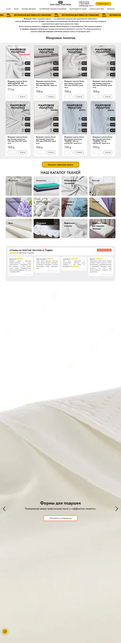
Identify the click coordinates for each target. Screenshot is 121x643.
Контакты (111, 9)
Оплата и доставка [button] (97, 9)
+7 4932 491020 (84, 4)
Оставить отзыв (104, 250)
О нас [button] (8, 9)
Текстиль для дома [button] (29, 9)
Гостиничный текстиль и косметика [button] (52, 9)
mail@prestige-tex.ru (86, 6)
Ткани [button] (16, 9)
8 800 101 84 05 (84, 2)
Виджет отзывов (106, 279)
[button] (103, 4)
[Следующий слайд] (116, 508)
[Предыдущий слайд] (4, 508)
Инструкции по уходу (78, 9)
